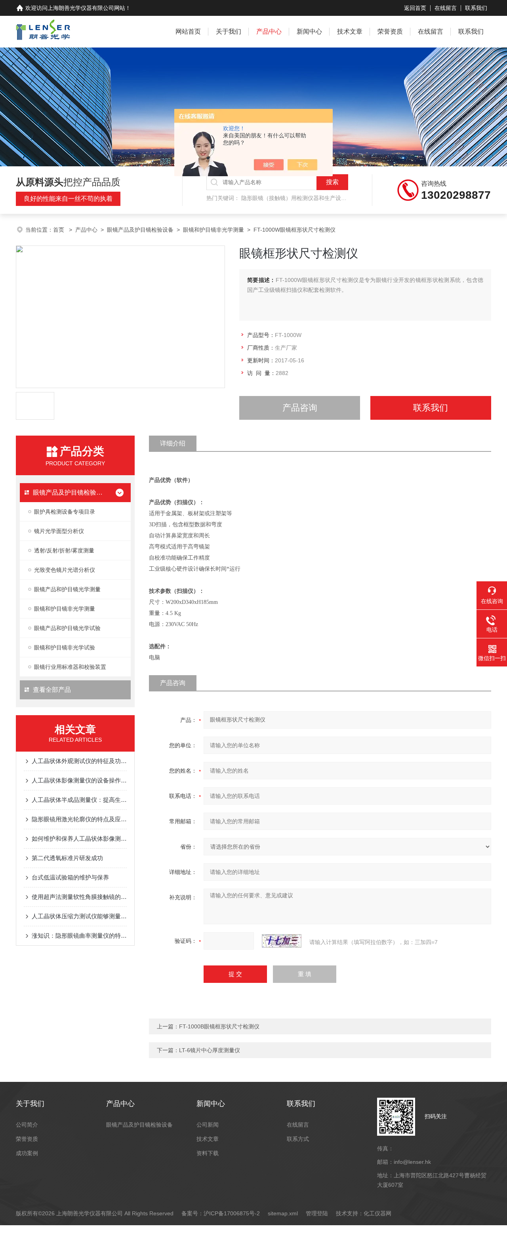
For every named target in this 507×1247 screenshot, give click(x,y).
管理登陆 (317, 1213)
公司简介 (27, 1124)
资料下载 (207, 1153)
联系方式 (298, 1139)
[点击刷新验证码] (281, 941)
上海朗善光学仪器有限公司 (81, 8)
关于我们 (228, 31)
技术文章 (349, 31)
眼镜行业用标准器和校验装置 (70, 667)
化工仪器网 (377, 1213)
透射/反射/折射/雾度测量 (64, 550)
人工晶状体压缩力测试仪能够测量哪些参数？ (79, 916)
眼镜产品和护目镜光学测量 (67, 589)
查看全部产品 (52, 689)
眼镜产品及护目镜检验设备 (140, 230)
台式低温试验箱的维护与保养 (70, 877)
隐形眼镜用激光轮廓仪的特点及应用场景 (79, 819)
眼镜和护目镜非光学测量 (213, 230)
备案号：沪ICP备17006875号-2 (220, 1213)
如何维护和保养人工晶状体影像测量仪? (79, 838)
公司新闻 (207, 1124)
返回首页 (415, 8)
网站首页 (188, 31)
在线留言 (446, 8)
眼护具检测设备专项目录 (64, 511)
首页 (59, 230)
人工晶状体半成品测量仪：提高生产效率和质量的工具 (79, 799)
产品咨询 (299, 408)
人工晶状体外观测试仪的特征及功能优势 (79, 761)
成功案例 (27, 1153)
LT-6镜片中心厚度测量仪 (209, 1050)
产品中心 (269, 31)
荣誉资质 (390, 31)
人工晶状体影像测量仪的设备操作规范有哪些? (79, 780)
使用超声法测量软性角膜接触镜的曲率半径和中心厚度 (79, 896)
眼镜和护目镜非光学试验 (64, 647)
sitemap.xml (283, 1213)
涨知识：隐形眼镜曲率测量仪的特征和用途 (79, 935)
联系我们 (476, 8)
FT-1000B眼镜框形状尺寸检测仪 (219, 1026)
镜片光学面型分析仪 (59, 531)
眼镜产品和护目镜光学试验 (67, 628)
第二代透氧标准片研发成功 (67, 858)
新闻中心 (309, 31)
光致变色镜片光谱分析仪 (64, 570)
